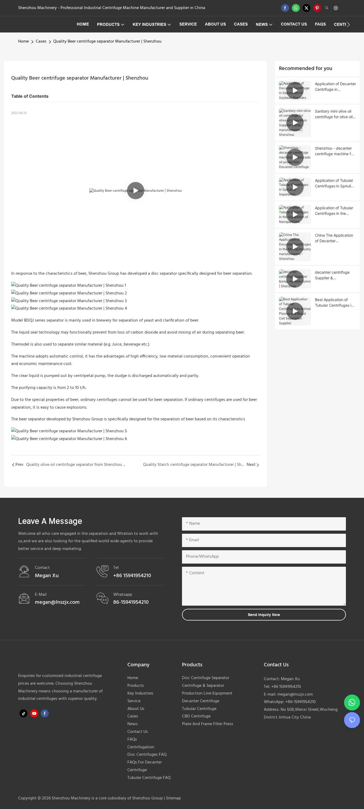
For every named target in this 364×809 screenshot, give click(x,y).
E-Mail (41, 594)
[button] (348, 24)
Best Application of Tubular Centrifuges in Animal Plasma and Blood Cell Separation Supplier (334, 302)
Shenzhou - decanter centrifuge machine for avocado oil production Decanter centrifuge (335, 151)
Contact (42, 567)
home (23, 41)
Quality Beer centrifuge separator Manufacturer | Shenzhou (107, 41)
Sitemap (173, 798)
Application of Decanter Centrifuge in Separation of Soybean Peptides (335, 86)
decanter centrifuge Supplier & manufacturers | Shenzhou (332, 275)
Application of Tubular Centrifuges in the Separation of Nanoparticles (334, 211)
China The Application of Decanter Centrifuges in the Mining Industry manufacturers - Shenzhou (334, 238)
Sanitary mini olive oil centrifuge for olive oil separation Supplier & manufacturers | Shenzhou (334, 114)
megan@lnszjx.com (295, 694)
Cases (41, 41)
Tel (116, 567)
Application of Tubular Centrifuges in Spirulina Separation (335, 183)
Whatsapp (122, 594)
